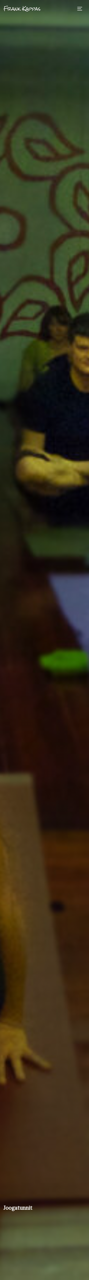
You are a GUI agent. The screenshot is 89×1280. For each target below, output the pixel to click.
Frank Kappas (21, 8)
